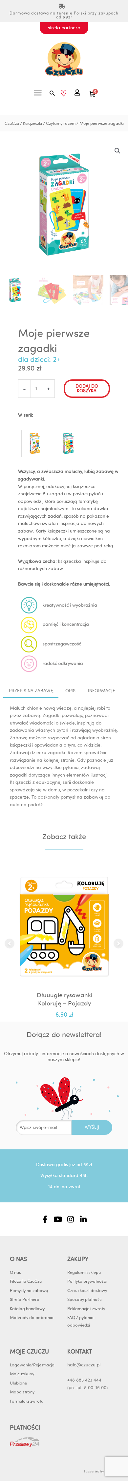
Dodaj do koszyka (86, 388)
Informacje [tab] (101, 691)
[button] (38, 92)
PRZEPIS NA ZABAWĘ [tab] (31, 691)
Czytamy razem (60, 123)
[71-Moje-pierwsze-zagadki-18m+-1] (35, 442)
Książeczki (32, 123)
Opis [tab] (70, 691)
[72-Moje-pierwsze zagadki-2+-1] (68, 442)
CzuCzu (12, 123)
